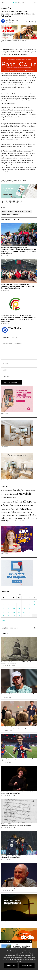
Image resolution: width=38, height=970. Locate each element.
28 (19, 616)
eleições (15, 505)
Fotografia (15, 509)
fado (8, 509)
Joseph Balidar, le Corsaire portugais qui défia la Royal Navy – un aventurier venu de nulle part (18, 662)
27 (14, 616)
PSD (36, 518)
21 (19, 612)
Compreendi (11, 965)
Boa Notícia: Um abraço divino (9, 921)
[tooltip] (2, 201)
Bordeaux (28, 490)
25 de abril (4, 490)
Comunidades (8, 498)
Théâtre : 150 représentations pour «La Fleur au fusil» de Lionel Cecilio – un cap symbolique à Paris (18, 793)
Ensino (30, 506)
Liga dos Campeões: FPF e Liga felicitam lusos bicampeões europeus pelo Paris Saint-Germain (16, 856)
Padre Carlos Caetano (10, 924)
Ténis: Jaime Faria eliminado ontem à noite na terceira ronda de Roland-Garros (17, 694)
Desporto (30, 501)
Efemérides (7, 505)
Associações (6, 8)
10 (34, 605)
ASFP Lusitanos (7, 211)
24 (34, 612)
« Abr (3, 621)
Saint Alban (6, 214)
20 (14, 612)
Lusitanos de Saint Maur (7, 515)
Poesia (24, 518)
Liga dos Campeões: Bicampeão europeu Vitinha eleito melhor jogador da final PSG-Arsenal (17, 759)
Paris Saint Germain (17, 518)
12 (9, 608)
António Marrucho (9, 665)
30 (29, 616)
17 (34, 608)
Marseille (22, 515)
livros (29, 512)
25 (3, 616)
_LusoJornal (7, 697)
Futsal (30, 509)
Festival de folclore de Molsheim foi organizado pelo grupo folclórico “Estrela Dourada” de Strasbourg (17, 286)
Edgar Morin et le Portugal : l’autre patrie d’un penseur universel (18, 888)
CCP (2, 494)
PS (33, 518)
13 (14, 608)
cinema (12, 494)
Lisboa (24, 512)
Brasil (33, 490)
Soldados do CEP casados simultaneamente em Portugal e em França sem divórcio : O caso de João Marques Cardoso (17, 825)
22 (24, 612)
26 (9, 616)
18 (3, 612)
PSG (2, 521)
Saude (13, 521)
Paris (9, 518)
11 (3, 608)
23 (29, 612)
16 (29, 608)
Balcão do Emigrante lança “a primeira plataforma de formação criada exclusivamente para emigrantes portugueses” (18, 727)
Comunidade (23, 494)
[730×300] (19, 32)
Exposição (4, 509)
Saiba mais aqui (27, 965)
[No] (35, 959)
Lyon (17, 515)
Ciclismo (6, 494)
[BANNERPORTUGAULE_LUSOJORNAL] (19, 64)
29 (24, 616)
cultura (19, 501)
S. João (28, 211)
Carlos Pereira (7, 730)
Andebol (9, 490)
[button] (35, 628)
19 (9, 612)
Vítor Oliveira (13, 20)
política (29, 518)
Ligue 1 (16, 512)
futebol (24, 509)
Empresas (23, 505)
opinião (4, 518)
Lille (20, 512)
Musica (32, 515)
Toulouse (15, 214)
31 (34, 616)
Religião (7, 521)
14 (19, 608)
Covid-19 (11, 502)
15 (24, 608)
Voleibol (22, 521)
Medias (26, 515)
